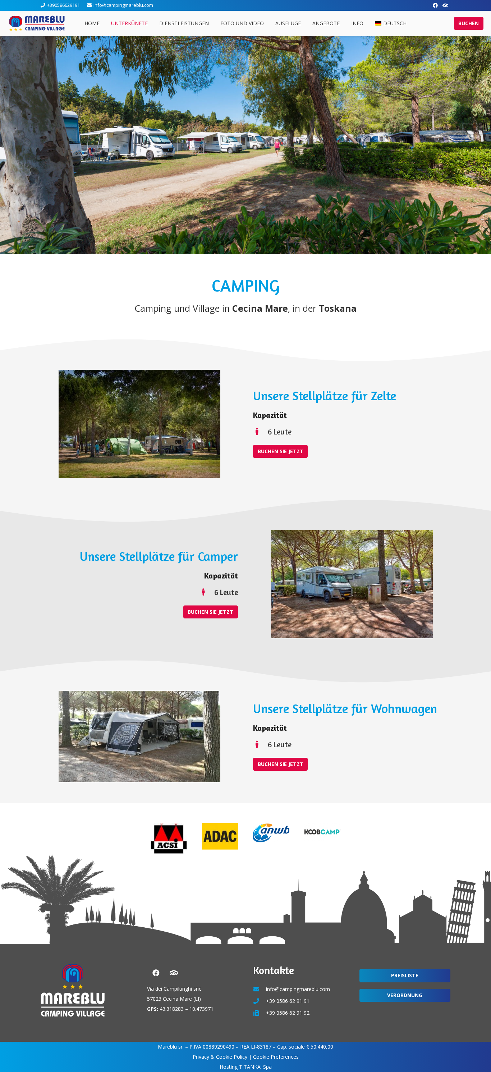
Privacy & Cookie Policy (220, 1056)
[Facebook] (435, 5)
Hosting (229, 1066)
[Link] (37, 23)
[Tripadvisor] (445, 5)
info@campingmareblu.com (298, 989)
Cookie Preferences (276, 1056)
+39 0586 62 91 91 (287, 1000)
